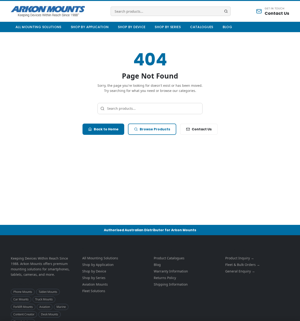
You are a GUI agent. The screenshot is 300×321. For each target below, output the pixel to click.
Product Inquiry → (239, 258)
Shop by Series (168, 27)
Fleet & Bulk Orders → (242, 264)
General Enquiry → (240, 271)
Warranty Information (171, 271)
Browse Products (155, 129)
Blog (227, 27)
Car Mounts (21, 299)
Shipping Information (171, 284)
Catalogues (201, 27)
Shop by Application (90, 27)
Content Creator (23, 314)
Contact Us (202, 129)
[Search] (226, 11)
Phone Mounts (22, 292)
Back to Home (106, 129)
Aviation (44, 307)
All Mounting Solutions (38, 27)
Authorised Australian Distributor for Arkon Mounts (150, 230)
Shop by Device (131, 27)
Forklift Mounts (23, 307)
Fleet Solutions (93, 291)
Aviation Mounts (95, 284)
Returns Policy (165, 278)
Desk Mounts (49, 314)
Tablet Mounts (48, 292)
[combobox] (171, 11)
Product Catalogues (169, 258)
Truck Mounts (44, 299)
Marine (61, 307)
